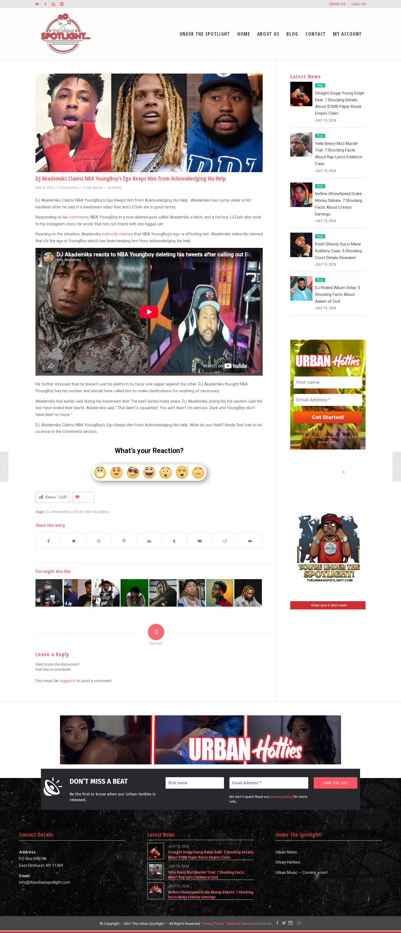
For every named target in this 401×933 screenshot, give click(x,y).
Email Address (328, 472)
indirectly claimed (117, 234)
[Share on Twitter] (73, 541)
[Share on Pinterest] (124, 541)
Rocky (117, 188)
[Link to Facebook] (45, 4)
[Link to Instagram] (62, 4)
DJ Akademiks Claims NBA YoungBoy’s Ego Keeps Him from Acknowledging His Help (130, 178)
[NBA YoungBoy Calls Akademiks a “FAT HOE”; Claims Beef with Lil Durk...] (4, 467)
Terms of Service (239, 924)
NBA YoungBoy (97, 511)
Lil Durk (77, 511)
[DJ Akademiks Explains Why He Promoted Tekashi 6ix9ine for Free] (49, 593)
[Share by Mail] (250, 541)
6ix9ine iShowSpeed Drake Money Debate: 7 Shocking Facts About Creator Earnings (210, 894)
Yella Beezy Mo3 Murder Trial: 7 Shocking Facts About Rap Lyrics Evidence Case (206, 875)
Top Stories (94, 188)
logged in (67, 680)
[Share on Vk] (199, 541)
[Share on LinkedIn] (149, 541)
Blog (320, 85)
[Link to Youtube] (53, 4)
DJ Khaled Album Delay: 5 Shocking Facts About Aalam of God (337, 294)
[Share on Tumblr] (174, 541)
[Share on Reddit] (225, 541)
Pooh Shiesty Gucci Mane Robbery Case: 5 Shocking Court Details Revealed (338, 251)
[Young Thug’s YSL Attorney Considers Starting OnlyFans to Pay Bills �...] (397, 467)
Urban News (286, 852)
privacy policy (282, 797)
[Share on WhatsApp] (98, 541)
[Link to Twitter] (37, 4)
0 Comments (68, 188)
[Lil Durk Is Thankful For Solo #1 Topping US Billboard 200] (163, 593)
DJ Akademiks (58, 511)
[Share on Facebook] (48, 541)
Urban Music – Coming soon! (302, 872)
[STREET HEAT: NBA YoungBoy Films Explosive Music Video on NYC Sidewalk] (134, 593)
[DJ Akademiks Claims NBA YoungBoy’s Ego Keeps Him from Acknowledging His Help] (149, 123)
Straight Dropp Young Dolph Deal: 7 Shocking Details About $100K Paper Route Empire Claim (210, 854)
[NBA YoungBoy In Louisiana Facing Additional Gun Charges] (191, 593)
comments (78, 217)
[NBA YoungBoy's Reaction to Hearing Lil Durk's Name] (106, 593)
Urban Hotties (288, 862)
